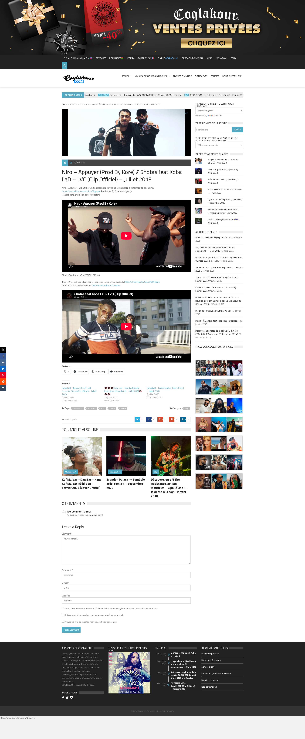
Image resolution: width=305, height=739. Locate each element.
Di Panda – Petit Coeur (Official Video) (213, 310)
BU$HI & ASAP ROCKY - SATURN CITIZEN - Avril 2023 (223, 161)
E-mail (65, 582)
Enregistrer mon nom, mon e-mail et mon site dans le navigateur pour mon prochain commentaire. (111, 608)
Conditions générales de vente (216, 673)
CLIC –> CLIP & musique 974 (77, 58)
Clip (174, 95)
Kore (102, 408)
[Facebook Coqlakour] (63, 698)
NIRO (113, 408)
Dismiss (31, 717)
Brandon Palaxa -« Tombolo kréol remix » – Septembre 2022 (125, 483)
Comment (67, 533)
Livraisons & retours (211, 660)
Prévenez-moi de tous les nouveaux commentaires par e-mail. (94, 615)
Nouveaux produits (210, 653)
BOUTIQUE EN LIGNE (231, 76)
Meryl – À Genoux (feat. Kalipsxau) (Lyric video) (217, 320)
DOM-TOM (222, 58)
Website (66, 595)
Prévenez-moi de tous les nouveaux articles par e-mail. (90, 621)
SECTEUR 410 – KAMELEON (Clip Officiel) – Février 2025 (183, 686)
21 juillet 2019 (79, 162)
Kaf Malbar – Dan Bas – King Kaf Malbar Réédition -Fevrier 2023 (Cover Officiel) (81, 483)
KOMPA (131, 58)
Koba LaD (91, 408)
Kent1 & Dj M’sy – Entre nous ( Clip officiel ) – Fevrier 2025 (205, 95)
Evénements (201, 76)
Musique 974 (242, 95)
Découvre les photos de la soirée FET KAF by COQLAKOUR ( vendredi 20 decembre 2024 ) (216, 332)
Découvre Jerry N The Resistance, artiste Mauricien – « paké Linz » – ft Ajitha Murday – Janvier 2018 (169, 487)
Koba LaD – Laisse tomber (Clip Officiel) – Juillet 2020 (165, 389)
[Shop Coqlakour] (152, 27)
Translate (218, 115)
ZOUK (233, 58)
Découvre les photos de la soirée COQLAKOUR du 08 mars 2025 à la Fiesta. (133, 95)
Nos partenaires (209, 686)
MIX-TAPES (101, 58)
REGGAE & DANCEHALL (192, 58)
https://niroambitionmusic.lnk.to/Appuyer (81, 191)
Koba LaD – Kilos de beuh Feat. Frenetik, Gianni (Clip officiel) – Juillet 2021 (79, 391)
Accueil (125, 76)
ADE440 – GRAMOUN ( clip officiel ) (211, 237)
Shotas (123, 408)
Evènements (92, 95)
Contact (215, 76)
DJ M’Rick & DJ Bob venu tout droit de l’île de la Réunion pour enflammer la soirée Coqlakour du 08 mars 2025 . (218, 301)
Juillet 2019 (78, 408)
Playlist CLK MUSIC (182, 76)
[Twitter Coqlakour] (67, 698)
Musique (73, 104)
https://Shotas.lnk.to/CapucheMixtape (142, 281)
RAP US (161, 58)
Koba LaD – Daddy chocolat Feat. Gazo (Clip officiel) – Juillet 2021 (121, 389)
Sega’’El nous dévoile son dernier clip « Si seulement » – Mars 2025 (215, 249)
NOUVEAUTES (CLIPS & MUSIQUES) (151, 76)
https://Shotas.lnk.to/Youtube (106, 285)
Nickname (67, 570)
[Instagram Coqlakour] (72, 698)
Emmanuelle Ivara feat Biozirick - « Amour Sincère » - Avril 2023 (223, 211)
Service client (207, 666)
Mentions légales (209, 680)
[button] (203, 368)
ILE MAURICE (115, 58)
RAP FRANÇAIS (145, 58)
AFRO (210, 58)
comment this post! (94, 514)
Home (64, 104)
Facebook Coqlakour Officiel (214, 347)
